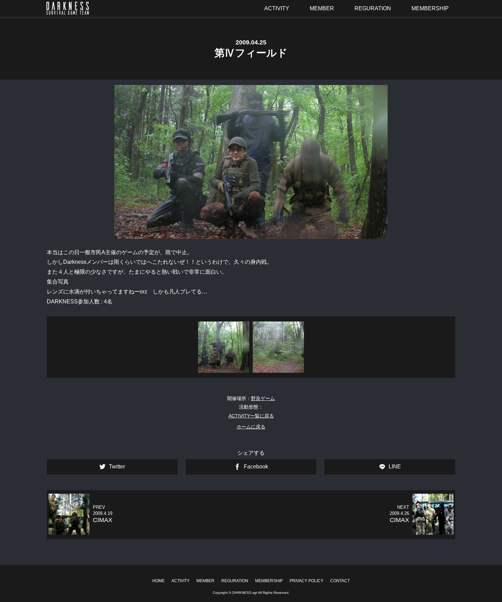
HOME (158, 580)
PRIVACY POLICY (306, 580)
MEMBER (205, 580)
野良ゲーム (263, 398)
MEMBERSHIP (269, 580)
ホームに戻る (251, 426)
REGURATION (234, 580)
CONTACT (340, 580)
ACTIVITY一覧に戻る (251, 416)
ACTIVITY (180, 580)
